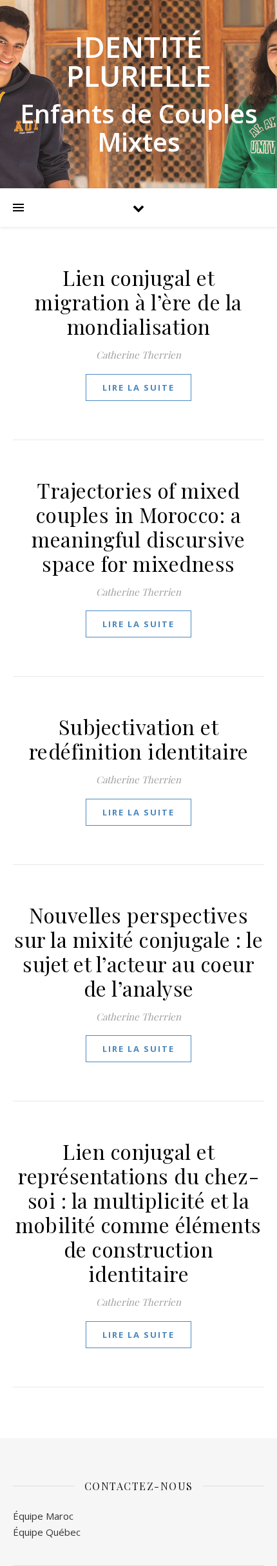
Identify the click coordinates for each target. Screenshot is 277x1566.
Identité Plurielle (138, 61)
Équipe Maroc (43, 1515)
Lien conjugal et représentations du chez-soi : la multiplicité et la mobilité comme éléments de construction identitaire (138, 1212)
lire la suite (138, 387)
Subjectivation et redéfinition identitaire (139, 739)
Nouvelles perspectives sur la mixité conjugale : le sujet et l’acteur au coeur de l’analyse (138, 951)
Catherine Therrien (138, 354)
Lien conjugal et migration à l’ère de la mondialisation (138, 301)
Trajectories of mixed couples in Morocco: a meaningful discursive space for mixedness (138, 526)
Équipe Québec (47, 1532)
